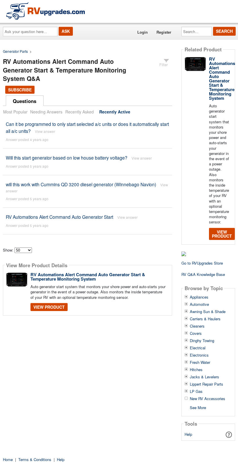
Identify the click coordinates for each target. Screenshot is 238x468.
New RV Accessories (207, 399)
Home (8, 459)
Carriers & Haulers (205, 319)
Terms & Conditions (34, 459)
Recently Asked (79, 112)
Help (188, 434)
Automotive (199, 304)
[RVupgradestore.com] (45, 11)
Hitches (196, 370)
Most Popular (15, 112)
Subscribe (20, 90)
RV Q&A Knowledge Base (203, 274)
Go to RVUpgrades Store (202, 263)
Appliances (199, 297)
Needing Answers (46, 112)
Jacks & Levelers (204, 377)
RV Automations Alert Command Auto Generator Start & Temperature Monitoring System (87, 276)
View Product (49, 307)
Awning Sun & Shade (208, 312)
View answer (45, 131)
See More (198, 407)
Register (163, 32)
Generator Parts (15, 51)
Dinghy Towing (202, 341)
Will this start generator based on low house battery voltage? (66, 157)
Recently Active (114, 112)
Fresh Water (200, 362)
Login (142, 32)
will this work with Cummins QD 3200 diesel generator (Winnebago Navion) (81, 184)
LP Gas (196, 391)
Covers (196, 333)
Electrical (197, 348)
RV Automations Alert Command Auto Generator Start (59, 217)
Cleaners (197, 326)
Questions (24, 100)
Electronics (199, 355)
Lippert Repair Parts (206, 384)
